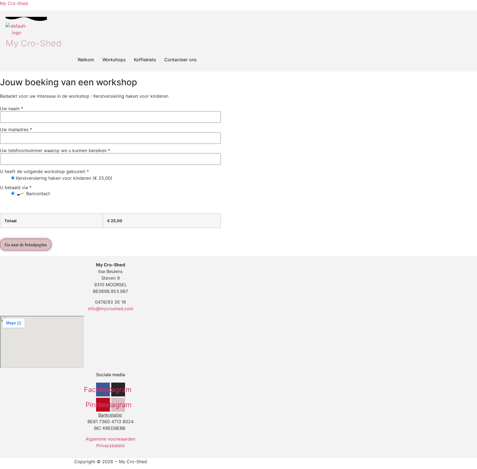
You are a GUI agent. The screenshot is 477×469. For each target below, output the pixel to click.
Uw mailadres (16, 129)
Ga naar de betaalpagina (26, 244)
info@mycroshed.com (110, 308)
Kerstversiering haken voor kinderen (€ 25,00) (63, 178)
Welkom (86, 59)
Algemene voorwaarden (110, 439)
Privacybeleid (110, 445)
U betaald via (15, 187)
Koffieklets (145, 59)
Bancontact (37, 193)
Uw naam (11, 108)
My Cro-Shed (14, 3)
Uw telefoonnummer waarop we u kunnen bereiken (55, 150)
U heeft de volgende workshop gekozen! (44, 171)
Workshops (114, 59)
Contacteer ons (180, 59)
